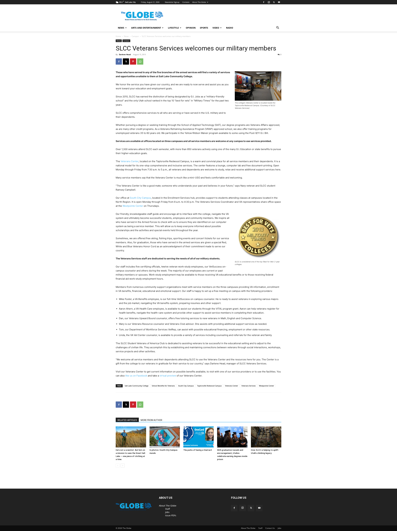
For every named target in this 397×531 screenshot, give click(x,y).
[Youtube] (279, 2)
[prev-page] (118, 465)
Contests (185, 2)
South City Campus (140, 197)
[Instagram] (268, 2)
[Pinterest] (133, 61)
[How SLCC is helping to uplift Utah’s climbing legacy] (266, 436)
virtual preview (168, 375)
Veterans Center (129, 161)
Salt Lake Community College (136, 386)
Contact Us (270, 528)
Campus (135, 36)
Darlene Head (125, 54)
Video (215, 27)
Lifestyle (173, 27)
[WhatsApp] (140, 61)
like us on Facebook (136, 375)
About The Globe (199, 2)
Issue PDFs (170, 515)
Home (118, 36)
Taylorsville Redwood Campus (209, 386)
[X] (274, 2)
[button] (277, 28)
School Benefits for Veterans (163, 386)
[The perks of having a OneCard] (198, 436)
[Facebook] (263, 2)
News (121, 27)
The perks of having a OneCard (197, 450)
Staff (167, 508)
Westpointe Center (133, 205)
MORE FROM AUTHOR (151, 420)
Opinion (191, 27)
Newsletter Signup (172, 2)
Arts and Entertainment (146, 27)
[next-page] (123, 465)
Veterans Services (248, 386)
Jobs (167, 512)
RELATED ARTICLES (127, 420)
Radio (229, 27)
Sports (204, 27)
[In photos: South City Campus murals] (164, 436)
